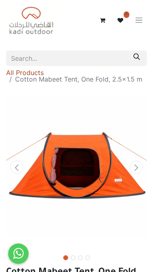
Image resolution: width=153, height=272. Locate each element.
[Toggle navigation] (139, 20)
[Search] (136, 58)
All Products (25, 73)
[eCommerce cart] (102, 20)
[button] (16, 167)
